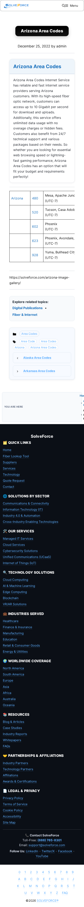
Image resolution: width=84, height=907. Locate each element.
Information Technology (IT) (23, 509)
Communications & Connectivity (26, 503)
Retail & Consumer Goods (21, 645)
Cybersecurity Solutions (20, 551)
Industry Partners (15, 763)
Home (7, 450)
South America (13, 674)
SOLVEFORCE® (48, 901)
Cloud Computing (15, 580)
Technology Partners (18, 769)
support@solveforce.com (47, 845)
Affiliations (10, 775)
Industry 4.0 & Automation (21, 516)
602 (35, 226)
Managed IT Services (18, 538)
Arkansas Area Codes (39, 371)
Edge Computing (15, 592)
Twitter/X (48, 851)
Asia (6, 687)
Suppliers (10, 462)
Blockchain (11, 598)
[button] (63, 5)
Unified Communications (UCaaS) (27, 557)
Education (10, 639)
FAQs (6, 746)
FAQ (65, 893)
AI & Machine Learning (19, 586)
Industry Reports (15, 734)
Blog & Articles (13, 722)
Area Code (28, 341)
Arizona (17, 198)
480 (35, 198)
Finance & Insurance (17, 627)
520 (35, 212)
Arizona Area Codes (37, 66)
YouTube (42, 856)
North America (13, 668)
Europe (8, 680)
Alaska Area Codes (37, 358)
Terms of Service (15, 804)
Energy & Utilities (15, 651)
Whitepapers (12, 740)
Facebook (65, 851)
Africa (7, 693)
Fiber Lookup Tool (16, 456)
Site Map (9, 822)
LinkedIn (32, 851)
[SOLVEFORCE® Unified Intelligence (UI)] (16, 5)
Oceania (8, 705)
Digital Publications (27, 308)
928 (35, 255)
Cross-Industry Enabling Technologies (30, 522)
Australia (9, 699)
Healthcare (11, 621)
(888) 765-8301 (50, 840)
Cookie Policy (13, 810)
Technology (11, 474)
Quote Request (13, 480)
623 (35, 241)
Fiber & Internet (24, 315)
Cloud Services (14, 545)
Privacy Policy (13, 798)
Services (9, 468)
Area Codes (29, 333)
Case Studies (12, 728)
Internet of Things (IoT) (19, 563)
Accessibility (12, 816)
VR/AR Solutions (15, 604)
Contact (8, 487)
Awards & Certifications (20, 781)
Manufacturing (13, 633)
